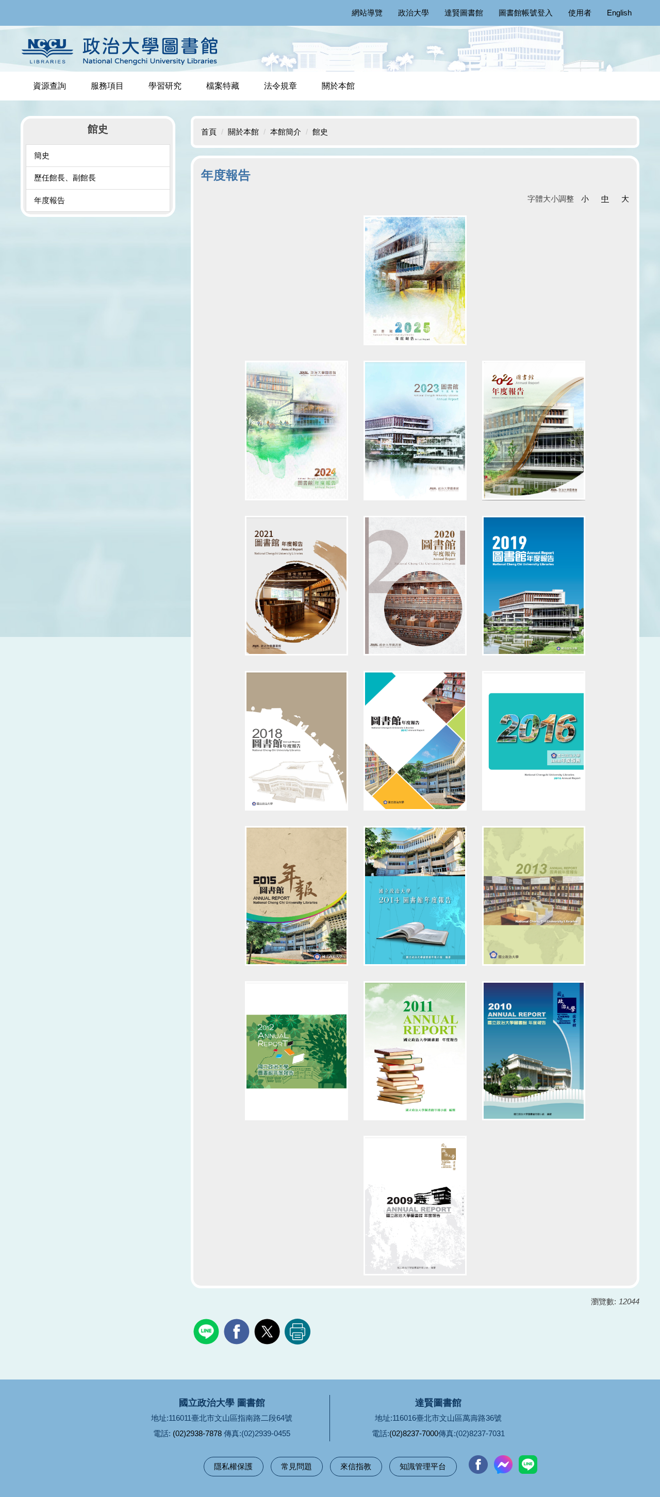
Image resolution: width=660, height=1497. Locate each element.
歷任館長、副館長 (65, 177)
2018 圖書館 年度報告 (296, 740)
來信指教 (355, 1466)
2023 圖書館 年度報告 (415, 430)
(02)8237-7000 (413, 1433)
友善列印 (297, 1331)
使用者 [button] (579, 12)
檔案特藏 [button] (222, 85)
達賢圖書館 (463, 12)
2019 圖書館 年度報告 (533, 585)
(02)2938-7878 (197, 1433)
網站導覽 (367, 12)
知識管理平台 (423, 1466)
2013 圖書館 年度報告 (533, 896)
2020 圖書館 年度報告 (415, 585)
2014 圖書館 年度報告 (415, 896)
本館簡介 (285, 131)
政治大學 (413, 12)
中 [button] (605, 198)
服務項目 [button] (107, 85)
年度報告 (49, 200)
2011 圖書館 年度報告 (415, 1050)
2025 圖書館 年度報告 (415, 280)
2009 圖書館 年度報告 (415, 1205)
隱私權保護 (233, 1466)
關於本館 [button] (338, 85)
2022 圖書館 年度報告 (533, 430)
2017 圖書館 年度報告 (415, 740)
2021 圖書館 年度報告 (296, 585)
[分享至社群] (207, 1330)
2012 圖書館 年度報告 (296, 1050)
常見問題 (296, 1466)
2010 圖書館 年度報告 (533, 1050)
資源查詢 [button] (49, 85)
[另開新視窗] (478, 1464)
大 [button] (625, 198)
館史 (320, 131)
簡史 (42, 155)
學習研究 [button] (165, 85)
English (619, 12)
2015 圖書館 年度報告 (296, 896)
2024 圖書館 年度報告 (296, 430)
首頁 (209, 131)
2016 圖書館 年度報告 (533, 740)
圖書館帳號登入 (526, 12)
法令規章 (280, 85)
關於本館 (243, 131)
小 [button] (585, 198)
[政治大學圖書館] (122, 50)
